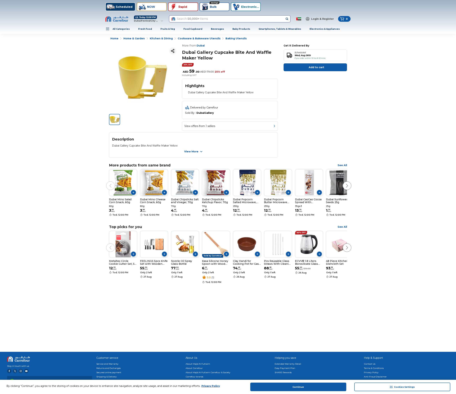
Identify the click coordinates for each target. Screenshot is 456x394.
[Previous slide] (107, 182)
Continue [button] (298, 387)
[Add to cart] (133, 192)
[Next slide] (343, 182)
